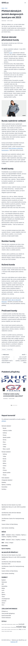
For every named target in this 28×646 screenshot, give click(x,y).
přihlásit (4, 421)
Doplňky (9, 536)
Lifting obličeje (13, 627)
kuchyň (3, 627)
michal (4, 20)
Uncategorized (6, 598)
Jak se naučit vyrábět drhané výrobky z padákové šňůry (20, 358)
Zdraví (3, 603)
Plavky (4, 435)
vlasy (20, 629)
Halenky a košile (7, 430)
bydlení (5, 624)
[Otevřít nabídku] (25, 3)
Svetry (4, 444)
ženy (6, 8)
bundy (11, 52)
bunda (4, 349)
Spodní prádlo (6, 437)
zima (22, 629)
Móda (3, 8)
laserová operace (7, 627)
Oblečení (8, 535)
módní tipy (9, 349)
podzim (5, 629)
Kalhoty (5, 433)
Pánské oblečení (6, 451)
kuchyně (21, 624)
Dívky (6, 542)
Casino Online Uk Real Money (10, 524)
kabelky (14, 624)
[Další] (24, 389)
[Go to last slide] (4, 389)
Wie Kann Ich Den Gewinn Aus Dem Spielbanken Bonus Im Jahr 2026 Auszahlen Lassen (14, 507)
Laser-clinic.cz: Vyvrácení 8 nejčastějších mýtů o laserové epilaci (7, 358)
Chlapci (11, 542)
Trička (4, 446)
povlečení (9, 629)
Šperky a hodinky (6, 484)
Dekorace (4, 582)
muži (3, 590)
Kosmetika (4, 487)
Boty (4, 468)
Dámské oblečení (6, 426)
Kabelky (4, 482)
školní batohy (7, 631)
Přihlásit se (5, 611)
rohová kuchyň (13, 629)
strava (17, 629)
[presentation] (14, 383)
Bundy (4, 428)
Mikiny (4, 463)
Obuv (4, 442)
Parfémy (4, 489)
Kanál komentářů (6, 615)
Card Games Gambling (8, 528)
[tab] (11, 405)
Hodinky (23, 539)
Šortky (4, 439)
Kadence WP (14, 642)
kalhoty (17, 624)
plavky (3, 629)
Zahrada (4, 600)
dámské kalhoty (10, 624)
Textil (3, 596)
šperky (11, 631)
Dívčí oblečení (5, 477)
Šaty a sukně (6, 449)
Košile (4, 461)
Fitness (5, 470)
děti (3, 584)
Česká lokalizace (6, 617)
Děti (3, 542)
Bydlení (4, 580)
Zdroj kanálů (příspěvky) (8, 613)
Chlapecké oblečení (7, 480)
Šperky (3, 594)
